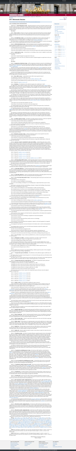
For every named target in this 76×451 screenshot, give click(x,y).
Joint (17, 2)
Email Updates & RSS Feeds (57, 446)
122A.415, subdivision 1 (45, 381)
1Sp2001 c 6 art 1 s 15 (38, 424)
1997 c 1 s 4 (38, 420)
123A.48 (25, 128)
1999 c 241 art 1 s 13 (28, 423)
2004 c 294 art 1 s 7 (16, 426)
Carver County (57, 60)
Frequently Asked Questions (15, 448)
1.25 (30, 301)
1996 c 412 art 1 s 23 (27, 420)
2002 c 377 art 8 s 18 (18, 425)
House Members (27, 444)
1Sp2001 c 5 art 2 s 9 (25, 424)
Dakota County (57, 67)
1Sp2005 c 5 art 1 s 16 (33, 426)
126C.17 (10, 352)
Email (46, 444)
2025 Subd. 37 (56, 52)
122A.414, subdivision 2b (23, 390)
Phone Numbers (41, 445)
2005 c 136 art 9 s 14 (24, 426)
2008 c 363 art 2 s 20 (22, 427)
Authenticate (62, 19)
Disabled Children (57, 68)
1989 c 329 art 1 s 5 (42, 417)
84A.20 (35, 100)
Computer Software (58, 63)
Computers (56, 64)
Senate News (55, 444)
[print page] (66, 15)
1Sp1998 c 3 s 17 (20, 423)
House (10, 2)
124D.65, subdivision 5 (35, 78)
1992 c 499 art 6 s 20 (40, 418)
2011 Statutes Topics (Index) (59, 33)
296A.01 (37, 196)
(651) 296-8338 (41, 444)
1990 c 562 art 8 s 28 (16, 418)
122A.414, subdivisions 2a (39, 392)
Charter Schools (57, 61)
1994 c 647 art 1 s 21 (32, 419)
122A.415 (43, 400)
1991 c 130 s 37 (24, 418)
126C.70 (40, 209)
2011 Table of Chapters (58, 31)
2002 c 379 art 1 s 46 (26, 425)
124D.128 (37, 165)
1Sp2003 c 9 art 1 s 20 (36, 425)
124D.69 (40, 67)
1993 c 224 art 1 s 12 (17, 419)
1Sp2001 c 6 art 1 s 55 (34, 157)
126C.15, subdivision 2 (13, 66)
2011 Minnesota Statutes (13, 16)
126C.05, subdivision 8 (38, 39)
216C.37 (46, 203)
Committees (27, 2)
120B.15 (34, 46)
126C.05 (36, 354)
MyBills (54, 445)
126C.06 (11, 17)
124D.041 (29, 365)
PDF (66, 19)
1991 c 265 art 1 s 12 (31, 418)
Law (33, 2)
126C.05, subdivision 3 (17, 65)
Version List (56, 39)
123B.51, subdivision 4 (38, 200)
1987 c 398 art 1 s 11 (18, 417)
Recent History (57, 44)
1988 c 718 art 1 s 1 (34, 417)
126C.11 (64, 17)
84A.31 (39, 100)
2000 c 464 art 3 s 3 (44, 423)
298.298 (49, 204)
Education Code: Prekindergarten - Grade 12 (24, 16)
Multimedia (37, 2)
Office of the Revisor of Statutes (20, 13)
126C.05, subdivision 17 (41, 80)
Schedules (21, 2)
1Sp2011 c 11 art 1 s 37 (22, 82)
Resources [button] (57, 23)
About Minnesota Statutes (59, 27)
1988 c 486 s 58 (26, 417)
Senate (14, 2)
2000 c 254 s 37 (37, 423)
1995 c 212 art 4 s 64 (42, 419)
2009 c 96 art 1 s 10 (31, 427)
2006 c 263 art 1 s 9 (42, 426)
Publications (43, 2)
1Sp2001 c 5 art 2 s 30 (22, 152)
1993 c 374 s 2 (25, 419)
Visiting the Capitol (14, 445)
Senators (26, 445)
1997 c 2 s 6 (43, 420)
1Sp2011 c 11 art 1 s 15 (44, 427)
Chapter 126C (33, 16)
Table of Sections (57, 36)
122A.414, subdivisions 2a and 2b (20, 383)
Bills (30, 2)
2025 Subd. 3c (56, 50)
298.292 (45, 204)
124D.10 (45, 85)
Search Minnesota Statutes (59, 26)
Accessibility (13, 446)
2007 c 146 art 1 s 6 (13, 427)
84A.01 (31, 100)
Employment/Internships (15, 444)
